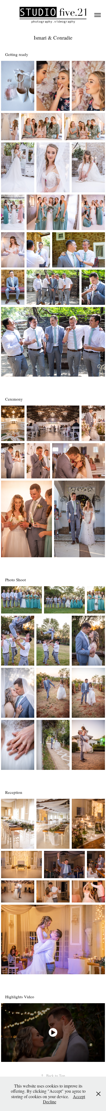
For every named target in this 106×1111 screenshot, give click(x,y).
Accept (79, 1096)
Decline (49, 1101)
